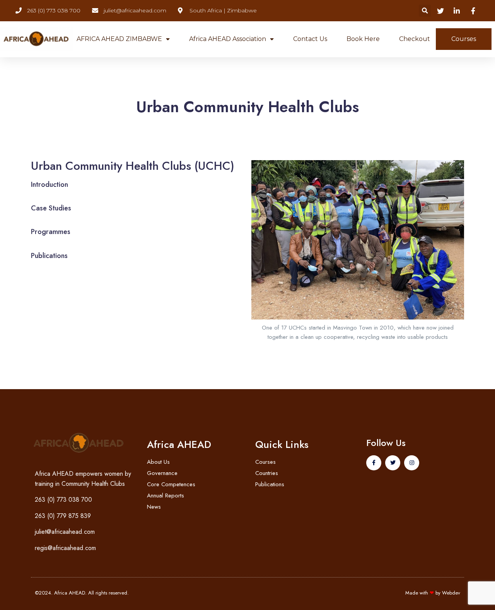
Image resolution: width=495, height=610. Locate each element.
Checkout (414, 39)
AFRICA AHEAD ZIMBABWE (119, 39)
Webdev (451, 592)
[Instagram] (411, 462)
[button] (425, 11)
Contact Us (310, 39)
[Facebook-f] (373, 462)
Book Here (363, 39)
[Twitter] (392, 462)
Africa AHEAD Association (227, 39)
